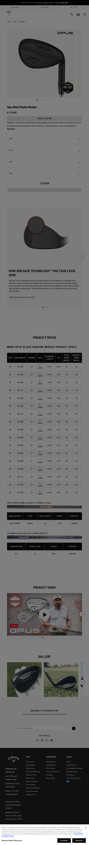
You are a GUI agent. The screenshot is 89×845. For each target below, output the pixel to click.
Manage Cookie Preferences (12, 840)
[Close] (85, 827)
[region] (44, 834)
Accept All (64, 840)
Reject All (79, 840)
